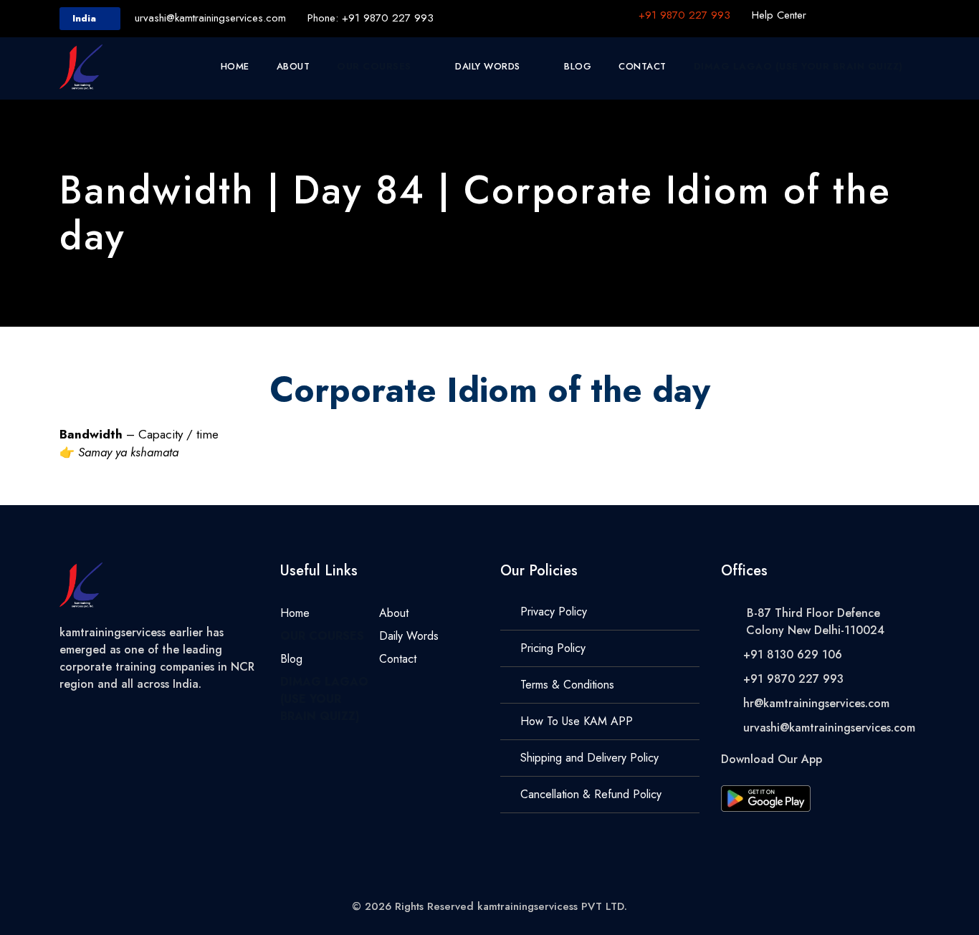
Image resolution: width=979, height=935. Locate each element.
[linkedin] (862, 15)
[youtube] (888, 15)
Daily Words (487, 66)
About (293, 66)
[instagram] (915, 15)
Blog (577, 66)
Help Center (779, 15)
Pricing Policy (553, 648)
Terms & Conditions (567, 684)
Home (235, 66)
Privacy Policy (553, 611)
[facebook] (835, 15)
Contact (643, 66)
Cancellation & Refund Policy (591, 794)
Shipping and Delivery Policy (589, 757)
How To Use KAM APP (576, 721)
